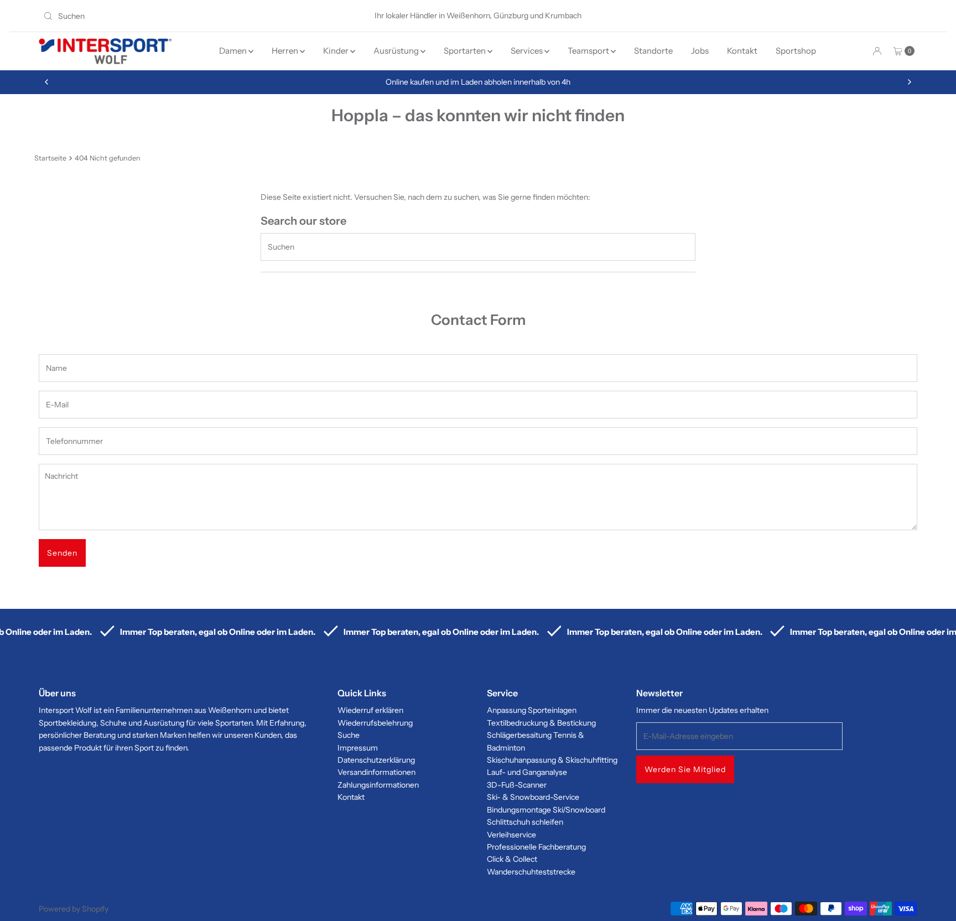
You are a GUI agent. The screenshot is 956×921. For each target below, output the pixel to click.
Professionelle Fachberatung (536, 847)
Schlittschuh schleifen (525, 822)
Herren (286, 50)
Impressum (357, 748)
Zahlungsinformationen (378, 785)
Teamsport (589, 50)
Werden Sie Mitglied (685, 769)
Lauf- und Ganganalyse (527, 772)
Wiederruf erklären (370, 710)
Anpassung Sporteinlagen (531, 710)
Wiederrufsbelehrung (375, 723)
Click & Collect (512, 859)
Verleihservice (511, 835)
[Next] (909, 82)
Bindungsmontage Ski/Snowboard (546, 810)
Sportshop (796, 50)
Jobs (700, 50)
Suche (348, 735)
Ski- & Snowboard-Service (533, 797)
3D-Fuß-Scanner (517, 785)
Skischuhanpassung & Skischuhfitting (552, 760)
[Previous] (47, 82)
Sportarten (465, 50)
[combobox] (182, 16)
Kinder (336, 50)
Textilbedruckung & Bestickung (541, 723)
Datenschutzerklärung (376, 760)
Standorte (653, 50)
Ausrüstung (396, 50)
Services (527, 50)
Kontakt (742, 50)
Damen (233, 50)
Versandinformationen (376, 772)
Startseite (50, 158)
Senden (62, 553)
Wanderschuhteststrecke (531, 872)
